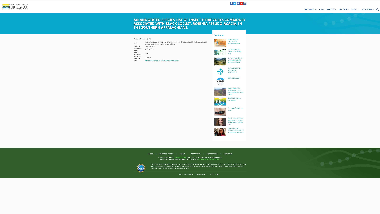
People (182, 154)
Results (354, 9)
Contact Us (228, 154)
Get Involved (367, 9)
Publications (195, 154)
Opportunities (212, 154)
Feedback (190, 174)
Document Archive (166, 154)
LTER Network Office (180, 157)
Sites (321, 9)
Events (150, 154)
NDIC (204, 174)
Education (343, 9)
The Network (309, 9)
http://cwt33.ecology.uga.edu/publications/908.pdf (161, 61)
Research (330, 9)
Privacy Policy (183, 174)
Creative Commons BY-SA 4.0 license (208, 159)
